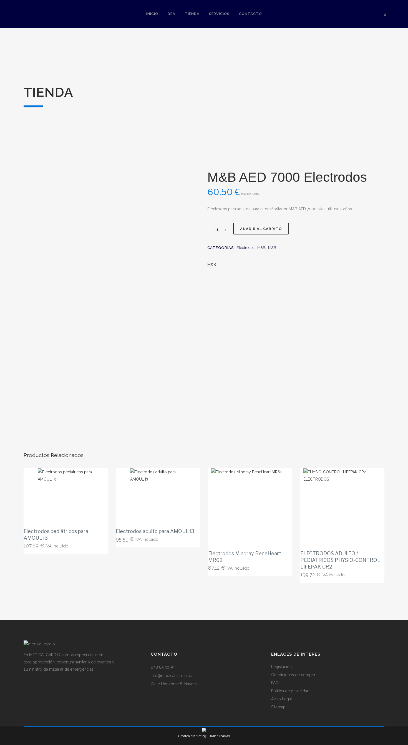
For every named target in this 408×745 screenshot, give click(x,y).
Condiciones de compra (293, 675)
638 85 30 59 (163, 667)
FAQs (276, 683)
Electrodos (245, 248)
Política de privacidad (290, 691)
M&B (261, 248)
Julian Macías (219, 736)
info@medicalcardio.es (171, 675)
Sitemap (278, 707)
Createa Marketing (192, 736)
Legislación (281, 667)
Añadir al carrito (261, 229)
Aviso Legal (281, 699)
